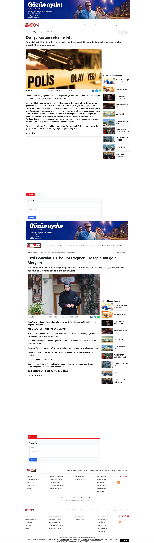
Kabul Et (125, 540)
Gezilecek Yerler (102, 488)
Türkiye (64, 25)
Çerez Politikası (104, 470)
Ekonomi (79, 25)
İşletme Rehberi (101, 485)
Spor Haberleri (79, 476)
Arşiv (116, 25)
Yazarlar (121, 25)
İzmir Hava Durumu (55, 482)
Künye (113, 470)
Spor (74, 25)
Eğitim (96, 25)
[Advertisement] (64, 150)
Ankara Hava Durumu (56, 479)
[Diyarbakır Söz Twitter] (120, 476)
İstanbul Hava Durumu (56, 476)
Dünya (106, 25)
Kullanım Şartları (83, 470)
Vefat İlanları (100, 482)
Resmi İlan (90, 25)
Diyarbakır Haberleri (33, 479)
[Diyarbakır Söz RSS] (118, 482)
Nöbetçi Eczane (101, 476)
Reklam (125, 470)
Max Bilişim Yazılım (84, 500)
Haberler (28, 32)
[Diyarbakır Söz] (32, 25)
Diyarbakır (52, 25)
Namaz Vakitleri (101, 479)
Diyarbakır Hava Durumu (57, 485)
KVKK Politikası (71, 470)
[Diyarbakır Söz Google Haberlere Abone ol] (122, 32)
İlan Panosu (100, 491)
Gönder (31, 217)
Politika (69, 25)
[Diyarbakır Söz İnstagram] (123, 476)
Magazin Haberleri (80, 479)
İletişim (119, 470)
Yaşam (101, 25)
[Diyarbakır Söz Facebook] (117, 476)
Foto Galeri (30, 482)
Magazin (111, 25)
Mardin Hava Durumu (56, 488)
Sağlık (84, 25)
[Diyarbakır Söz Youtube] (126, 476)
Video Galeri (30, 485)
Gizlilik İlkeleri (94, 470)
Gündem (58, 25)
